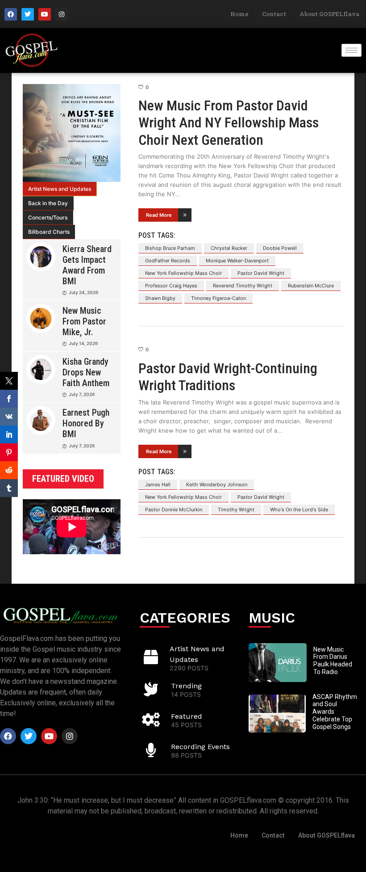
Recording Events (200, 746)
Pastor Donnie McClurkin (173, 509)
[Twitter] (27, 14)
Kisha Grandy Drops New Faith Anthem (85, 372)
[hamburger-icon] (351, 50)
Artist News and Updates (59, 188)
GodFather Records (167, 260)
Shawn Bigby (160, 298)
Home (239, 14)
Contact (274, 14)
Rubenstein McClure (311, 285)
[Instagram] (61, 14)
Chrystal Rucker (229, 248)
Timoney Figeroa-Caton (218, 298)
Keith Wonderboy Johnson (216, 484)
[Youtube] (44, 14)
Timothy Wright (236, 509)
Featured (186, 716)
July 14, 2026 (83, 343)
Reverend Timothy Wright (242, 285)
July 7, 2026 (82, 394)
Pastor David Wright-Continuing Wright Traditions (227, 377)
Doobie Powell (280, 248)
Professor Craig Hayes (171, 285)
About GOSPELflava (329, 14)
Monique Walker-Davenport (237, 260)
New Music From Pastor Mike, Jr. (84, 321)
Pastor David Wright (260, 273)
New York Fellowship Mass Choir (183, 273)
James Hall (158, 484)
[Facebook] (10, 14)
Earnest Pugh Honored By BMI (85, 423)
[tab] (60, 189)
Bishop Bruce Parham (170, 248)
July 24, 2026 (83, 292)
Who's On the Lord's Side (299, 509)
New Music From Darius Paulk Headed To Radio (332, 660)
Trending (186, 686)
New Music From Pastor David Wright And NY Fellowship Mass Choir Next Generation (228, 122)
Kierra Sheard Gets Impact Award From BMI (87, 265)
